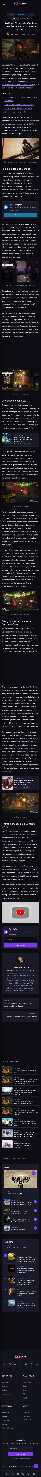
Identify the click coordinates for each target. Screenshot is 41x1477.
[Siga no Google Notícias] (28, 1474)
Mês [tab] (24, 1248)
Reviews (15, 18)
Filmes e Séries (7, 1428)
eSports (5, 1416)
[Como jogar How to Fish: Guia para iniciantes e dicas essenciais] (11, 1303)
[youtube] (15, 1364)
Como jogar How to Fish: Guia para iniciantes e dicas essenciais (26, 1305)
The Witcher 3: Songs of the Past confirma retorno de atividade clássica (26, 1282)
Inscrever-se (20, 945)
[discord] (37, 1364)
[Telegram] (23, 1474)
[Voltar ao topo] (36, 1466)
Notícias (5, 1390)
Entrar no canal (20, 215)
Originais (5, 1386)
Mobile (25, 1398)
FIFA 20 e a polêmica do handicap (19, 105)
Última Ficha (13, 1466)
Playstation (22, 14)
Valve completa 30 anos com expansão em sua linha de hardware (26, 1271)
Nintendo (26, 1390)
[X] (12, 1474)
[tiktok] (20, 1364)
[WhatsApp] (7, 1474)
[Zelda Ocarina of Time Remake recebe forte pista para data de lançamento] (11, 1256)
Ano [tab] (33, 1248)
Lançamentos (6, 1394)
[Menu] (4, 4)
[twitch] (31, 1364)
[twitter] (4, 1364)
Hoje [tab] (8, 1248)
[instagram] (9, 1364)
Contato (26, 1412)
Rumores (5, 1424)
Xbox (25, 1386)
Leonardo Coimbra (18, 34)
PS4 (32, 14)
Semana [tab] (16, 1248)
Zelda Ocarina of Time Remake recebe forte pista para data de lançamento (26, 1259)
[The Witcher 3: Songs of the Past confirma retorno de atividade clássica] (11, 1279)
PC (24, 1394)
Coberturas (6, 1420)
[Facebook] (18, 1474)
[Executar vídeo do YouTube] (20, 912)
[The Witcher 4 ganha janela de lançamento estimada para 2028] (11, 1291)
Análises (11, 14)
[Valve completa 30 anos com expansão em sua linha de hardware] (11, 1268)
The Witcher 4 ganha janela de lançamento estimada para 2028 (26, 1294)
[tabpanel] (20, 1281)
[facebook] (26, 1364)
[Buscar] (37, 4)
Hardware (5, 1412)
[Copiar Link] (33, 1474)
